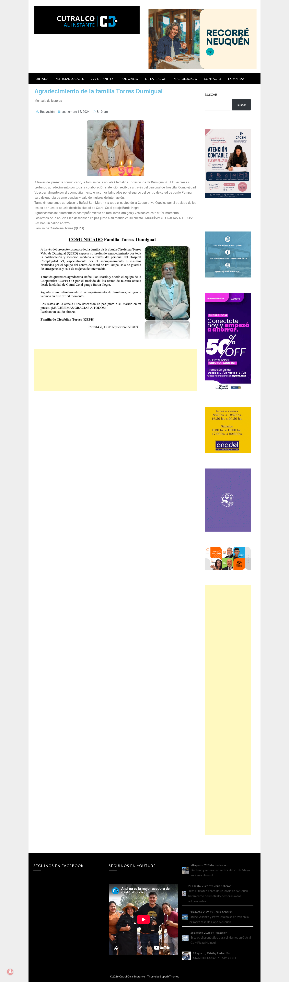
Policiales (129, 78)
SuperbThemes (169, 976)
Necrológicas (185, 78)
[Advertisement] (115, 370)
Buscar (211, 94)
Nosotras (236, 78)
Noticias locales (69, 78)
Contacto (212, 78)
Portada (41, 78)
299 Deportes (102, 78)
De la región (156, 78)
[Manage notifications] (10, 972)
